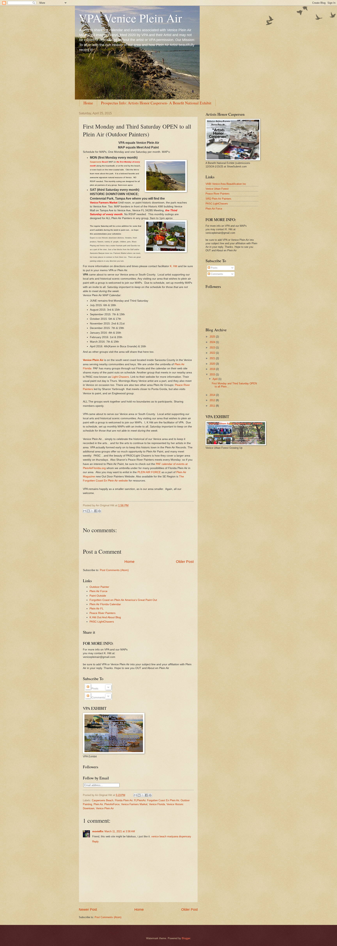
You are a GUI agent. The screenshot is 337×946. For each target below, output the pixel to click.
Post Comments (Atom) (114, 570)
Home (88, 103)
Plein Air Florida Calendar (105, 604)
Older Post (185, 562)
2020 (213, 363)
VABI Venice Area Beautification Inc (226, 183)
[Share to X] (143, 795)
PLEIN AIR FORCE (149, 472)
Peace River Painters (102, 613)
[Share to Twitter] (92, 511)
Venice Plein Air (105, 808)
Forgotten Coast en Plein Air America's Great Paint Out (123, 600)
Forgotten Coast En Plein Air (163, 800)
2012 (213, 400)
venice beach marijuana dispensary (171, 836)
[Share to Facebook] (96, 511)
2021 (213, 358)
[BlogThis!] (88, 511)
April (215, 379)
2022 (213, 352)
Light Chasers (120, 376)
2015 (213, 374)
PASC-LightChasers (102, 621)
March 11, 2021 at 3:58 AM (120, 831)
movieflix (97, 831)
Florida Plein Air (123, 800)
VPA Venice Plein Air (130, 18)
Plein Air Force (98, 591)
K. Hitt (173, 266)
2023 (213, 347)
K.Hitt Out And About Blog (105, 617)
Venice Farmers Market (134, 804)
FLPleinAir (139, 800)
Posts (213, 267)
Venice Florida (157, 804)
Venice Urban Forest (217, 188)
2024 (213, 342)
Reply (95, 841)
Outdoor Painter (99, 586)
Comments (216, 274)
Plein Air (98, 804)
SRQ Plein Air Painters (218, 198)
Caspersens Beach (102, 800)
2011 (213, 405)
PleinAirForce (112, 804)
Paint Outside (98, 595)
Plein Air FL (97, 608)
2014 (213, 395)
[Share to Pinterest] (99, 511)
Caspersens (96, 162)
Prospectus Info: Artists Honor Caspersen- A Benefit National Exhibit (156, 103)
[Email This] (85, 511)
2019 (213, 369)
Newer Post (88, 909)
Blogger (186, 938)
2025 (213, 336)
